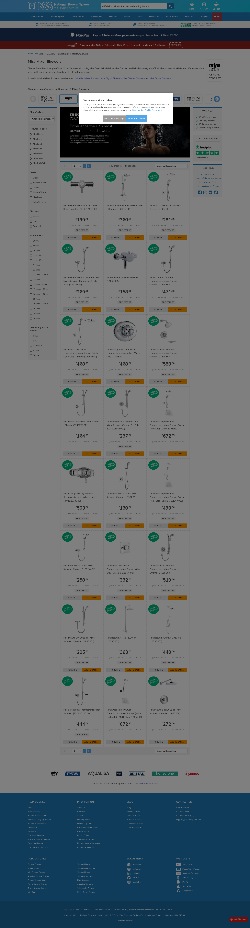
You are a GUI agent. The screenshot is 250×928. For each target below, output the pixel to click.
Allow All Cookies (136, 118)
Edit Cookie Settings (114, 118)
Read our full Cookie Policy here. (147, 110)
